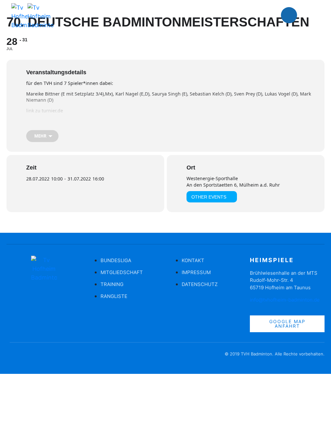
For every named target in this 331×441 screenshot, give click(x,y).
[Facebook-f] (14, 357)
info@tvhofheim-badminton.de (285, 300)
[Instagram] (308, 15)
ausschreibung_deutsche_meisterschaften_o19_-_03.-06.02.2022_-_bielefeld (107, 121)
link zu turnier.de (44, 111)
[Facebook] (289, 15)
